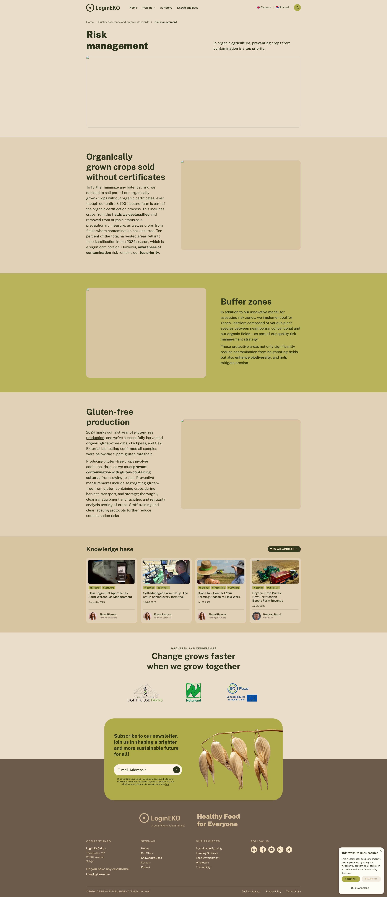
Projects (147, 7)
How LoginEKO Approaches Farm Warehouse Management (110, 595)
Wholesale (202, 862)
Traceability (203, 867)
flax (158, 443)
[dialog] (361, 870)
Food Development (208, 857)
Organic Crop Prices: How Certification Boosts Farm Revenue (267, 596)
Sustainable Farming (209, 848)
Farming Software (207, 853)
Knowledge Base (187, 7)
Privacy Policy (273, 891)
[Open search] (297, 7)
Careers (266, 7)
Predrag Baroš (272, 614)
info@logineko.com (98, 874)
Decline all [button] (371, 879)
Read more (346, 873)
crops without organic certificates (126, 198)
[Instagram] (280, 849)
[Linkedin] (254, 849)
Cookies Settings (251, 891)
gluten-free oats (113, 443)
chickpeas (137, 443)
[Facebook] (263, 849)
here (167, 784)
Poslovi (284, 7)
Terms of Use (293, 891)
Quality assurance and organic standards (123, 22)
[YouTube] (271, 849)
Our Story (166, 7)
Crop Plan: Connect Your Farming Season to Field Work (219, 595)
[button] (361, 888)
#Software (108, 588)
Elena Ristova (108, 614)
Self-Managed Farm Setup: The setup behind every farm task (165, 595)
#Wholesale (272, 588)
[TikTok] (289, 849)
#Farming (94, 588)
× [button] (380, 851)
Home (133, 7)
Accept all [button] (350, 879)
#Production (218, 588)
